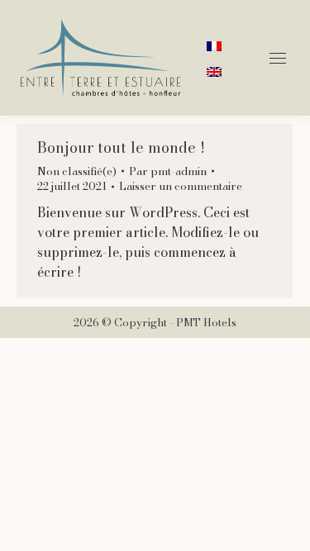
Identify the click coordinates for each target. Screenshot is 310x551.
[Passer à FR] (214, 45)
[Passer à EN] (214, 70)
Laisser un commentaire (180, 185)
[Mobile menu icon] (277, 58)
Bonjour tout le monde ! (121, 147)
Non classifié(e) (77, 171)
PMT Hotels (206, 322)
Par (168, 171)
